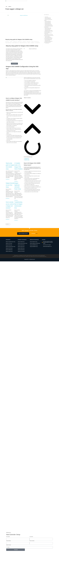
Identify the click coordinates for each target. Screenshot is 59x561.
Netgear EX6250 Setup (21, 246)
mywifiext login (15, 41)
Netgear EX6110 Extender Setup (22, 243)
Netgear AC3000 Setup (48, 18)
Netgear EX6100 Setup (48, 23)
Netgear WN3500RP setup (48, 39)
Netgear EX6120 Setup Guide (48, 25)
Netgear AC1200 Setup (48, 17)
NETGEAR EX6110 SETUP (48, 24)
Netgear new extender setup (35, 41)
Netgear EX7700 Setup (21, 251)
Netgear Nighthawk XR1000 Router (35, 243)
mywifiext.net (24, 41)
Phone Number (32, 540)
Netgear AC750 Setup (9, 243)
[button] (32, 109)
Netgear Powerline (47, 36)
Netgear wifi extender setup (23, 42)
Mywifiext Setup (20, 41)
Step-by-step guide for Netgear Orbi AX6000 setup (18, 39)
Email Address (8, 540)
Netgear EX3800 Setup (9, 249)
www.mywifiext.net (37, 42)
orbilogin (29, 42)
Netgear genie (28, 41)
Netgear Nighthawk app (8, 42)
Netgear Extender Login (48, 27)
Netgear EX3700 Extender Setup (10, 246)
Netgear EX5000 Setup (21, 241)
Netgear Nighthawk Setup (33, 241)
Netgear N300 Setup (47, 29)
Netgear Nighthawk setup (15, 42)
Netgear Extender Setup (48, 28)
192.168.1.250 (27, 158)
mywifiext (11, 41)
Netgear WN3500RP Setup (34, 246)
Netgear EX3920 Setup (9, 251)
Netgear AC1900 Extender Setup (10, 241)
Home (6, 6)
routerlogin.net (32, 42)
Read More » (8, 179)
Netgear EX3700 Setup (48, 22)
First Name (8, 536)
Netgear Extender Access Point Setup (10, 185)
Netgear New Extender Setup (48, 30)
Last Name (31, 536)
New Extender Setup (47, 40)
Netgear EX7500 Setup (21, 249)
